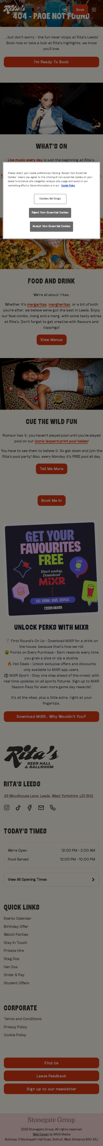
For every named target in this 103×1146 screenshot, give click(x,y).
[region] (52, 200)
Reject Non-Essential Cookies (50, 212)
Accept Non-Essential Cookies (52, 226)
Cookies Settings (50, 198)
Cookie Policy (68, 185)
